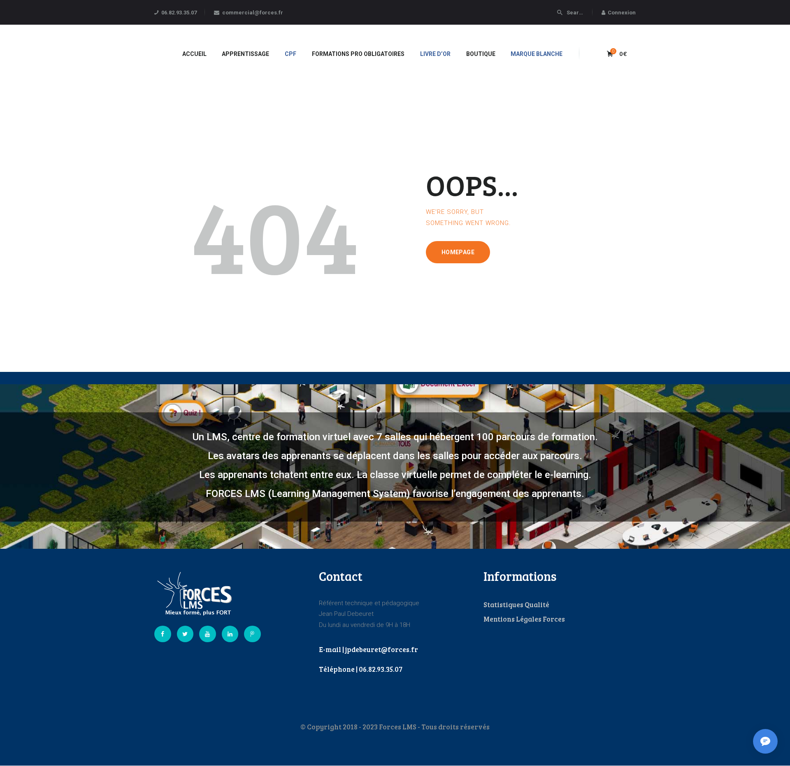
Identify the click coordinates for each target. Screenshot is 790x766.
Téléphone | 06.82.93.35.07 (360, 669)
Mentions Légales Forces (524, 619)
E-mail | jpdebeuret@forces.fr (368, 649)
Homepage (457, 252)
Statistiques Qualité (516, 604)
